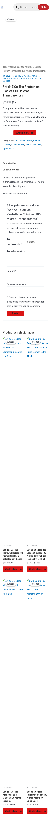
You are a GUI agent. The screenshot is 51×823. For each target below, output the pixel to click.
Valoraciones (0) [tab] (11, 169)
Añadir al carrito (24, 132)
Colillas (19, 76)
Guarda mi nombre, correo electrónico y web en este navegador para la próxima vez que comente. (25, 301)
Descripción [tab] (9, 163)
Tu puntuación (15, 241)
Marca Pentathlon (28, 78)
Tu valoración (16, 251)
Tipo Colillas (8, 148)
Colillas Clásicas (16, 67)
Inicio (5, 67)
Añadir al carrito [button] (13, 569)
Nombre (11, 271)
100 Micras (8, 76)
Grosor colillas (10, 78)
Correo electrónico (17, 284)
